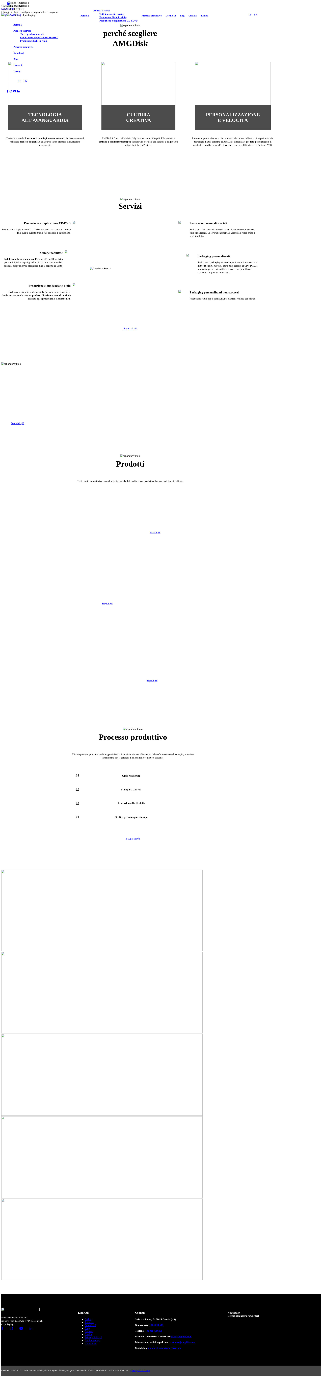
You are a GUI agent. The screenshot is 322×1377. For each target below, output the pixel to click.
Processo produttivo (23, 47)
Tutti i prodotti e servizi (32, 34)
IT (19, 81)
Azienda (17, 25)
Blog (15, 59)
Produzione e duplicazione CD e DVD (39, 37)
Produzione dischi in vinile (33, 41)
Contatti (17, 65)
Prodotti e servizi (22, 31)
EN (25, 81)
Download (18, 53)
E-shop (16, 71)
